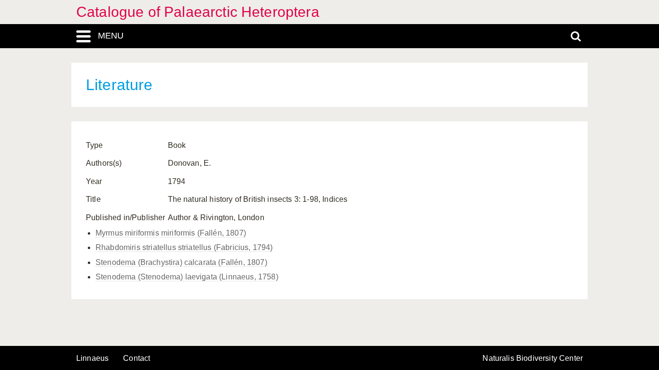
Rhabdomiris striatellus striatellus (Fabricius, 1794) (184, 247)
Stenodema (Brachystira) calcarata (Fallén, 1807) (181, 262)
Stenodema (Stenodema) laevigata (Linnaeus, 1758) (187, 277)
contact (136, 358)
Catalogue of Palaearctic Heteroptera (197, 12)
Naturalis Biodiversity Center (532, 358)
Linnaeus (92, 358)
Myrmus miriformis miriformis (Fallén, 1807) (171, 233)
